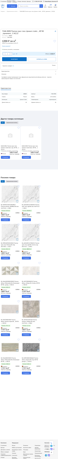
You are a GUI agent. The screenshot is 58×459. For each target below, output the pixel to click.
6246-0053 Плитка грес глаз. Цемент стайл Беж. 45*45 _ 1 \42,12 (30, 147)
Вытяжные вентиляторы (38, 456)
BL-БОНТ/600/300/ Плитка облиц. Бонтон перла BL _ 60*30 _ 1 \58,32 (10, 321)
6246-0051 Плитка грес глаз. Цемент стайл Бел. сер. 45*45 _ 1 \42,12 (10, 147)
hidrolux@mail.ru (49, 451)
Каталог (13, 6)
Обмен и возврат (14, 1)
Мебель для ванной (17, 447)
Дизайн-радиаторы (37, 448)
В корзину (14, 59)
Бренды (29, 1)
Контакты (24, 1)
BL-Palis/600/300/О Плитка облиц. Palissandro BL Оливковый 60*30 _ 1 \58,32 (10, 359)
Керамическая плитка (12, 11)
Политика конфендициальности (6, 454)
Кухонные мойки (27, 447)
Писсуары (25, 449)
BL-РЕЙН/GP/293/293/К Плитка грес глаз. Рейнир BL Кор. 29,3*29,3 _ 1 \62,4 (9, 244)
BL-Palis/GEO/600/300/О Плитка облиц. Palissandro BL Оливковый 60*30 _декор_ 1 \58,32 (10, 283)
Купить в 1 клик (42, 59)
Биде (24, 452)
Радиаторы (37, 445)
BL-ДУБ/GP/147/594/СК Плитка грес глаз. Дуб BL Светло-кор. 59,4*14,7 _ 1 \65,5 (30, 244)
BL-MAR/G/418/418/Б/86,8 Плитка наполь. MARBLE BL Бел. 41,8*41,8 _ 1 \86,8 (10, 206)
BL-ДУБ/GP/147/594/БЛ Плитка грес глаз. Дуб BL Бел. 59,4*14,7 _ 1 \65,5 (31, 206)
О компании (3, 1)
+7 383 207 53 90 (49, 449)
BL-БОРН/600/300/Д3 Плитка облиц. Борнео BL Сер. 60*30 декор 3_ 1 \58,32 (30, 359)
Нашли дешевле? (6, 46)
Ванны (13, 445)
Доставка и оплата (9, 1)
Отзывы (19, 1)
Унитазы (14, 453)
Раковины (25, 445)
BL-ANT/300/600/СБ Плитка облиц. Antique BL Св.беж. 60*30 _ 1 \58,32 (31, 283)
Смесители (14, 455)
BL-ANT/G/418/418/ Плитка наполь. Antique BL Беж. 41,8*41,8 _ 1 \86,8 (29, 321)
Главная (3, 11)
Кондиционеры (38, 453)
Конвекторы (38, 451)
